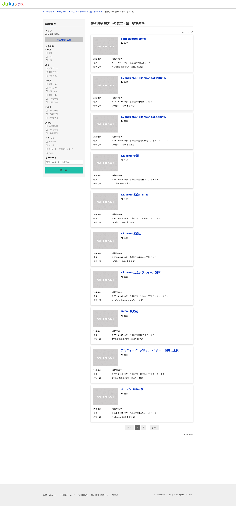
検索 (64, 170)
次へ (154, 427)
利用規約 (83, 495)
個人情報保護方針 (100, 495)
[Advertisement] (118, 459)
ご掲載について (68, 495)
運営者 (115, 495)
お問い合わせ (50, 495)
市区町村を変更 (64, 40)
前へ (129, 427)
